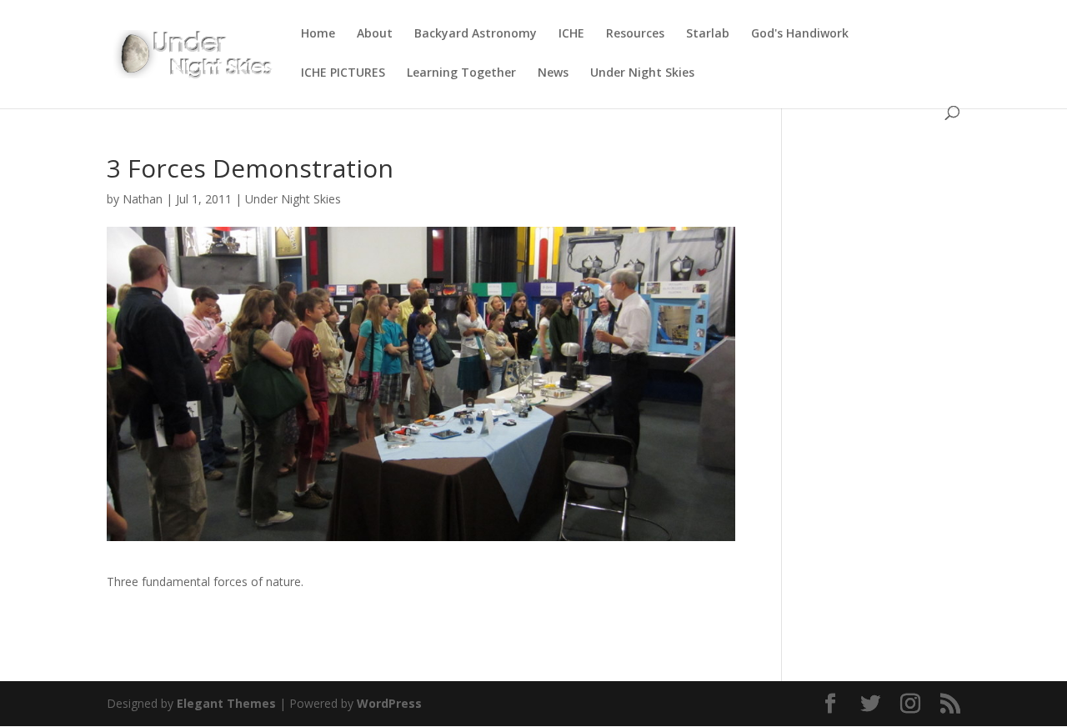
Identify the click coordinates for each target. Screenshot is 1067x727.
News (553, 73)
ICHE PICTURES (343, 73)
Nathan (143, 199)
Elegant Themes (226, 703)
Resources (635, 34)
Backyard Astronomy (475, 34)
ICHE (571, 34)
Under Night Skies (642, 73)
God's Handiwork (800, 34)
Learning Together (461, 73)
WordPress (389, 703)
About (375, 34)
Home (318, 34)
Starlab (707, 34)
